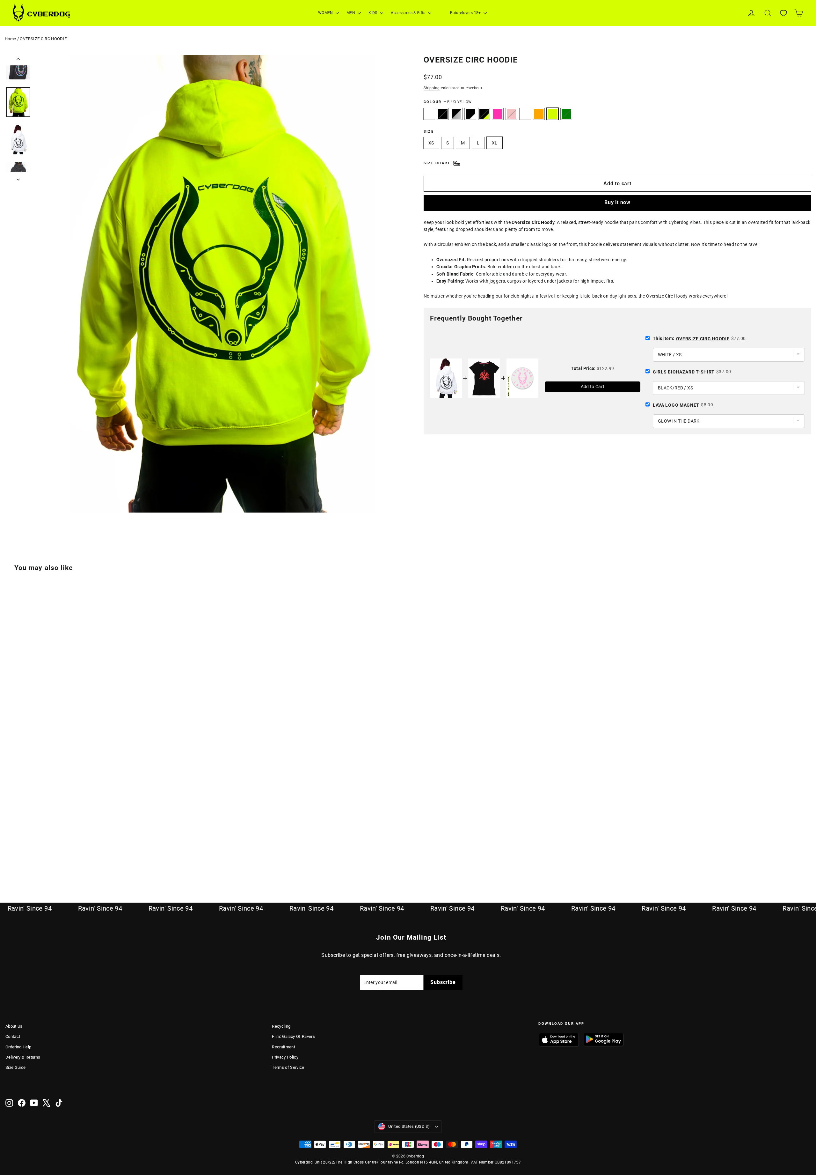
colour (447, 102)
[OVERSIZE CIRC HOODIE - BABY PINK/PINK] (65, 858)
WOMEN (326, 13)
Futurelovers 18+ (466, 13)
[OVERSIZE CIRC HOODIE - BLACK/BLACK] (17, 858)
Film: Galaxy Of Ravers (293, 1036)
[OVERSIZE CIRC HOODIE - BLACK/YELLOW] (41, 858)
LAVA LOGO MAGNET (676, 405)
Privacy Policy (285, 1057)
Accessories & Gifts (408, 13)
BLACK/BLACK (442, 114)
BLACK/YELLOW (484, 114)
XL (495, 142)
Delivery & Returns (22, 1057)
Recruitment (283, 1047)
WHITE (429, 114)
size (429, 131)
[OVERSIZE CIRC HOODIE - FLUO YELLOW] (81, 858)
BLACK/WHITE (470, 114)
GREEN (566, 114)
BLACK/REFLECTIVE (456, 114)
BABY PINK (511, 114)
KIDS (373, 13)
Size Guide (15, 1067)
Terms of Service (288, 1067)
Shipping (432, 88)
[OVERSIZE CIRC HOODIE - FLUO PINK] (49, 858)
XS (431, 142)
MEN (351, 13)
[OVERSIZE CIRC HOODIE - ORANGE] (73, 858)
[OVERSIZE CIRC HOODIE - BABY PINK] (57, 858)
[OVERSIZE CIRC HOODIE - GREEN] (89, 858)
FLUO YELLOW (552, 114)
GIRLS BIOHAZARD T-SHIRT (684, 371)
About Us (14, 1026)
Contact (12, 1036)
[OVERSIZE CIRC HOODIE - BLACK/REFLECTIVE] (25, 858)
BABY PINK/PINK (525, 114)
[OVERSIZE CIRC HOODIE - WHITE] (9, 858)
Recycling (281, 1026)
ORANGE (538, 114)
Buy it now (617, 202)
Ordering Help (18, 1047)
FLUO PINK (497, 114)
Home (10, 38)
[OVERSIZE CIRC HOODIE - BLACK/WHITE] (33, 858)
